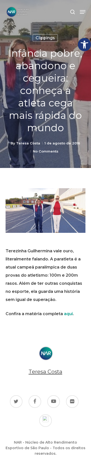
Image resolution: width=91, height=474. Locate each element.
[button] (84, 44)
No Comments (45, 151)
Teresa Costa (28, 143)
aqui (68, 313)
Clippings (45, 37)
